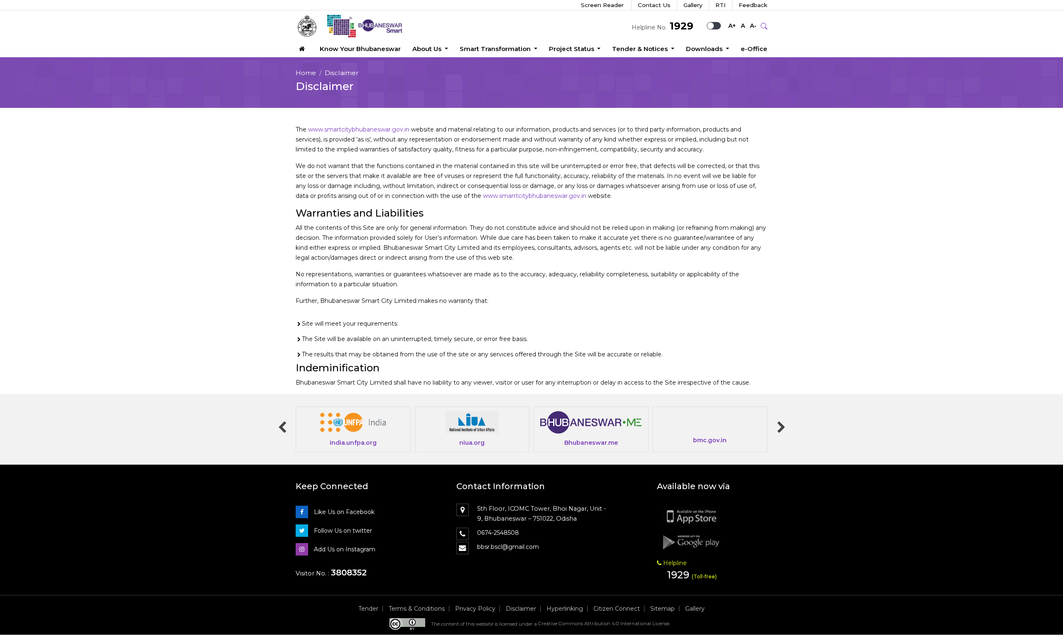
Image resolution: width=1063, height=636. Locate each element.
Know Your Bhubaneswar (360, 49)
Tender (368, 609)
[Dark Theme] (717, 25)
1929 (680, 26)
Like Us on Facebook (343, 512)
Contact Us (654, 5)
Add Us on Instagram (343, 549)
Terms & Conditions (417, 609)
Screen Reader (602, 5)
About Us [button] (427, 49)
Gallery (693, 5)
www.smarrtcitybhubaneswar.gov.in (534, 196)
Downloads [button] (705, 49)
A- (753, 25)
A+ (732, 25)
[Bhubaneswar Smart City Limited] (353, 26)
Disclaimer (521, 609)
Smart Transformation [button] (496, 49)
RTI (720, 5)
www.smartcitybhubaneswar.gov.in (358, 129)
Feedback (753, 5)
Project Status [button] (572, 49)
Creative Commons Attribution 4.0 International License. (604, 623)
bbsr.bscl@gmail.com (508, 547)
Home (306, 73)
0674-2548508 (498, 532)
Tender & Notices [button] (640, 49)
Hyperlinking (564, 609)
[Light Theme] (710, 25)
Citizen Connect (616, 609)
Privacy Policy (475, 609)
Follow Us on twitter (342, 530)
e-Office (754, 49)
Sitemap (662, 609)
